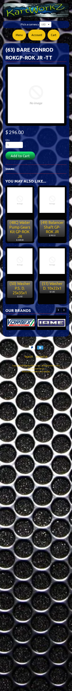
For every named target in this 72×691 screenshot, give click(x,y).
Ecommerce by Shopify (40, 371)
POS (24, 371)
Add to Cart (20, 156)
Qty (7, 140)
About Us (42, 356)
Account (36, 35)
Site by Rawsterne (36, 368)
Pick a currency (30, 24)
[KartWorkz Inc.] (36, 15)
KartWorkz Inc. (34, 365)
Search (29, 356)
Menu (19, 35)
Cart (53, 35)
